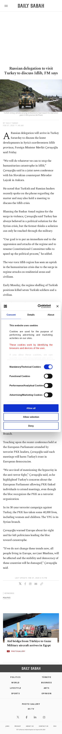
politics (6, 597)
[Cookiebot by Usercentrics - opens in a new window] (38, 306)
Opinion (46, 693)
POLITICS (15, 677)
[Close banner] (57, 306)
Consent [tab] (11, 314)
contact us (43, 726)
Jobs (7, 726)
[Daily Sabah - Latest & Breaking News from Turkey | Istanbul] (31, 6)
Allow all (31, 408)
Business (46, 682)
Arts (46, 688)
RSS (55, 726)
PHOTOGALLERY (18, 651)
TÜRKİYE (46, 677)
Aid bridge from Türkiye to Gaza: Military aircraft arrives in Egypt (29, 643)
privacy (18, 726)
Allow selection (31, 417)
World (15, 682)
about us (30, 726)
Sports (15, 693)
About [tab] (51, 314)
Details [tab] (31, 314)
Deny (31, 425)
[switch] (48, 376)
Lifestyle (15, 688)
